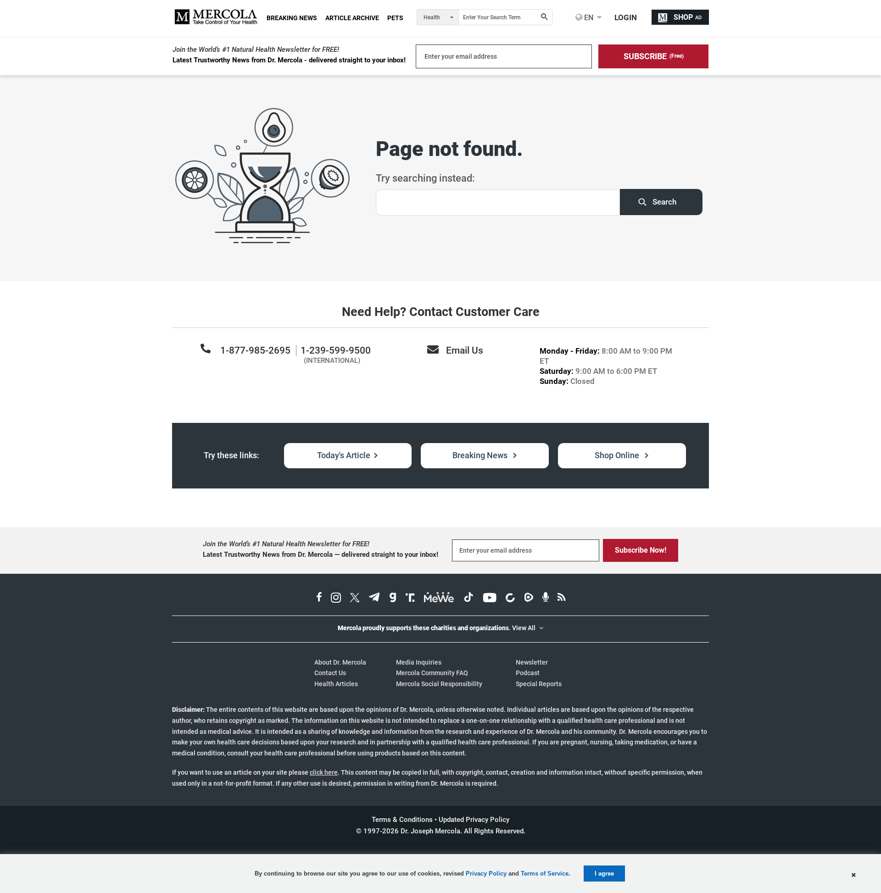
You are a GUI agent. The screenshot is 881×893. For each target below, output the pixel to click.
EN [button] (587, 17)
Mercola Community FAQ (432, 673)
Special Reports (539, 684)
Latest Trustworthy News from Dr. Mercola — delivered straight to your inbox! (320, 554)
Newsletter (532, 662)
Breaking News (480, 455)
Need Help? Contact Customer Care (441, 312)
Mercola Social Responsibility (439, 684)
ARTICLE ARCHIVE (352, 18)
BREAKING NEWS (292, 18)
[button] (653, 56)
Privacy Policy (486, 873)
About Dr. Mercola (340, 662)
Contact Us (330, 673)
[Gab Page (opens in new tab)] (392, 598)
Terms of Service (545, 873)
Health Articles (336, 684)
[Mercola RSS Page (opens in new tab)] (561, 598)
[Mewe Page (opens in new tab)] (439, 598)
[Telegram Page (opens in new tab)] (374, 598)
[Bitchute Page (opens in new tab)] (510, 598)
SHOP (688, 17)
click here (324, 772)
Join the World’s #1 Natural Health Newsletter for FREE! (256, 49)
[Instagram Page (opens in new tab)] (336, 598)
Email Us (464, 350)
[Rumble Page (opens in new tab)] (528, 598)
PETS (395, 18)
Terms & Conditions (402, 819)
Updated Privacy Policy (474, 819)
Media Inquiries (418, 662)
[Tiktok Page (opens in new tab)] (468, 598)
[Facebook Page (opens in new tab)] (319, 598)
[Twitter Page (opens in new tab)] (354, 598)
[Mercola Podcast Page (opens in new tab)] (545, 598)
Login (625, 17)
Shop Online (618, 455)
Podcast (528, 673)
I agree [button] (604, 873)
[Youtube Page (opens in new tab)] (489, 598)
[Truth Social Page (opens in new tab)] (410, 598)
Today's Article (343, 455)
